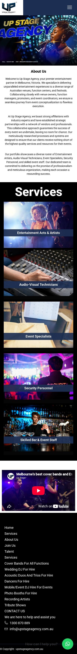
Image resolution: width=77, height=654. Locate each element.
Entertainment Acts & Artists (38, 233)
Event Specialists (38, 336)
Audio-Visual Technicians (38, 284)
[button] (69, 7)
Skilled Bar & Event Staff (38, 440)
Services (38, 192)
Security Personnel (38, 388)
